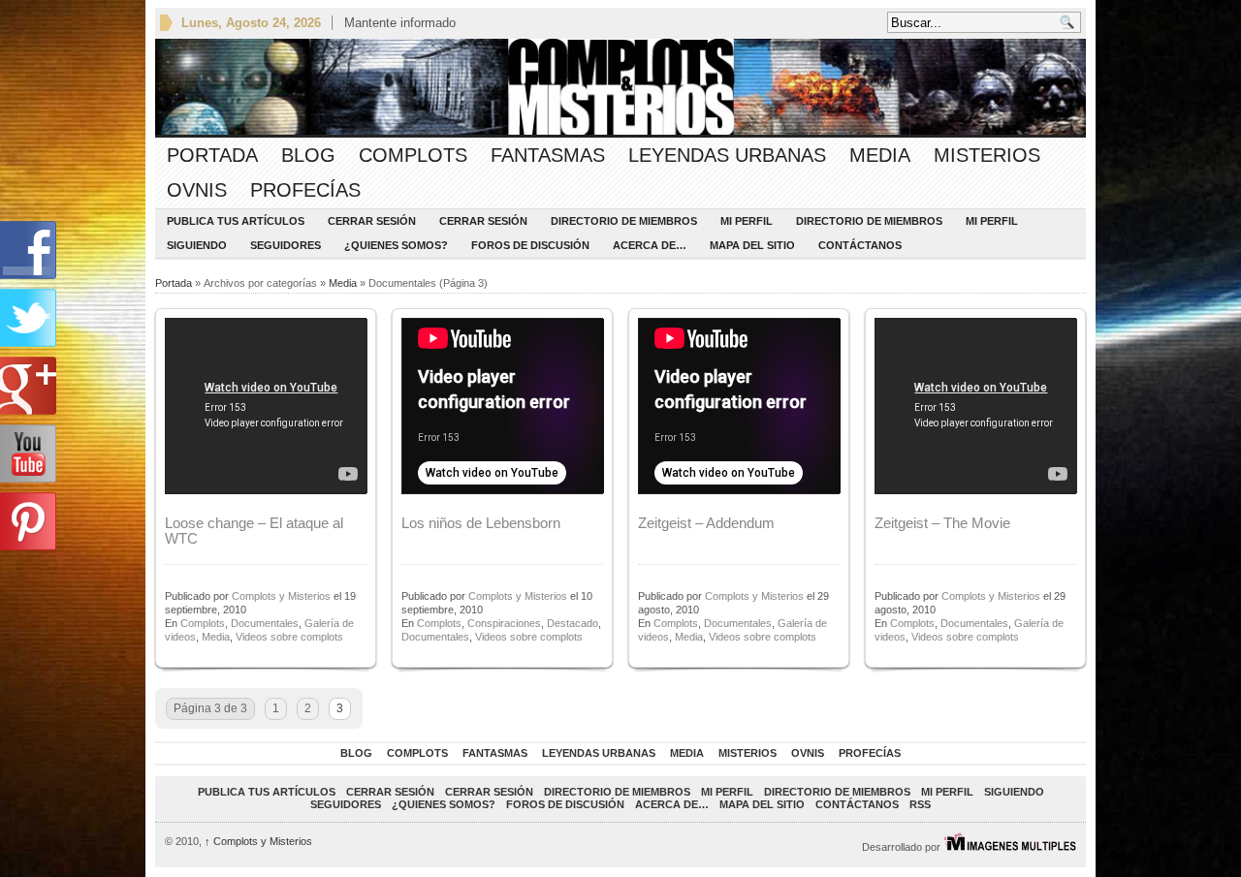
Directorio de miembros (624, 221)
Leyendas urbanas (727, 155)
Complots (413, 155)
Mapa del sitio (752, 245)
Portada (212, 155)
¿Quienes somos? (396, 245)
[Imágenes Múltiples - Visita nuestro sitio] (1009, 847)
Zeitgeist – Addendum (706, 523)
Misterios (987, 155)
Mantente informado (400, 23)
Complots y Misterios (281, 596)
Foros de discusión (530, 245)
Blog (308, 155)
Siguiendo (197, 245)
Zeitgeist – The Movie (942, 523)
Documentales (265, 623)
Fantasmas (548, 155)
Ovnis (197, 190)
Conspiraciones (504, 623)
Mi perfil (746, 221)
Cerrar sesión (372, 221)
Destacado (572, 623)
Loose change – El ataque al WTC (254, 531)
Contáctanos (860, 245)
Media (879, 155)
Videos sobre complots (289, 636)
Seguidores (285, 245)
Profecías (305, 190)
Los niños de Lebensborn (480, 523)
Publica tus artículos (235, 221)
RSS (920, 804)
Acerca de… (649, 245)
